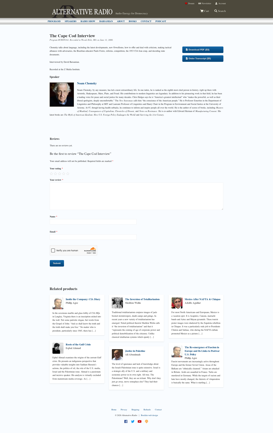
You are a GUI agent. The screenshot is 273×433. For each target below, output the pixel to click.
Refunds (147, 409)
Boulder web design (149, 415)
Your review (56, 179)
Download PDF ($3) (198, 49)
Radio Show (88, 21)
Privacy (124, 409)
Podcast (160, 21)
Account (222, 3)
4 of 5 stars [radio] (63, 173)
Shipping (135, 409)
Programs (54, 21)
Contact (146, 21)
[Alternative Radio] (82, 11)
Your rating (56, 168)
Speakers (70, 21)
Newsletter (206, 3)
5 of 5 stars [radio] (67, 173)
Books (133, 21)
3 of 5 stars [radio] (59, 173)
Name (53, 216)
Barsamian (106, 21)
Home (113, 409)
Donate (191, 3)
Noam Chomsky (87, 83)
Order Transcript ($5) (199, 58)
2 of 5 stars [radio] (55, 173)
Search (221, 11)
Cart (206, 11)
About (121, 21)
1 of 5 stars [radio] (51, 173)
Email (53, 231)
